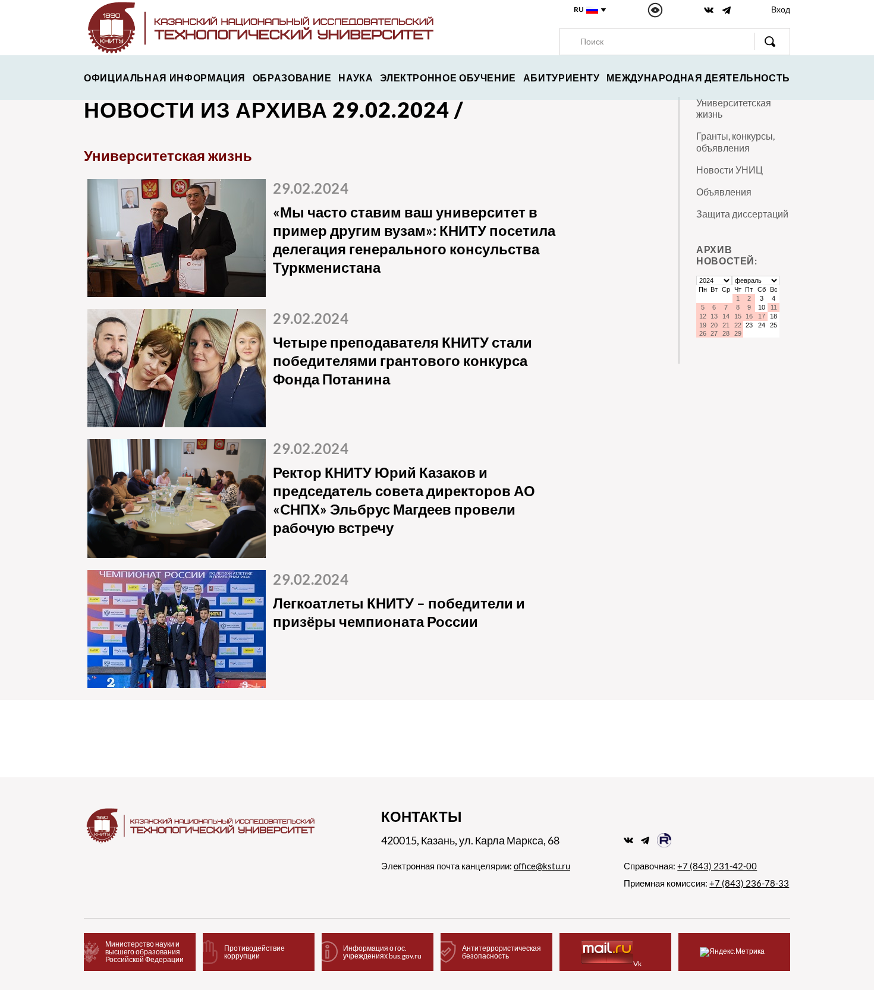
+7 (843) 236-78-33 (749, 883)
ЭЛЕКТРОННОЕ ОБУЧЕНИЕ (448, 77)
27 (714, 333)
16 (749, 316)
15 (737, 316)
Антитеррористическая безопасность (501, 952)
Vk (637, 963)
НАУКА (355, 77)
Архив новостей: (726, 255)
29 (737, 333)
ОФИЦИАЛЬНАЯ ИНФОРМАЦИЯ (165, 77)
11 (774, 307)
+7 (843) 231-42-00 (717, 865)
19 (702, 325)
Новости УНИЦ (729, 169)
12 (702, 316)
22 (737, 325)
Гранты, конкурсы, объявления (735, 141)
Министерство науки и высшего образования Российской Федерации (144, 951)
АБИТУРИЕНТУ (561, 77)
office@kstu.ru (542, 865)
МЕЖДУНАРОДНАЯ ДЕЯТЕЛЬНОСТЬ (698, 77)
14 (726, 316)
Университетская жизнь (733, 108)
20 (714, 325)
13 (714, 316)
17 (761, 316)
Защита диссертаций (742, 213)
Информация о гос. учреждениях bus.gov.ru (382, 952)
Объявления (724, 191)
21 (726, 325)
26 (702, 333)
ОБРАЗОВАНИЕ (292, 77)
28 (726, 333)
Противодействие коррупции (254, 952)
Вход (780, 9)
